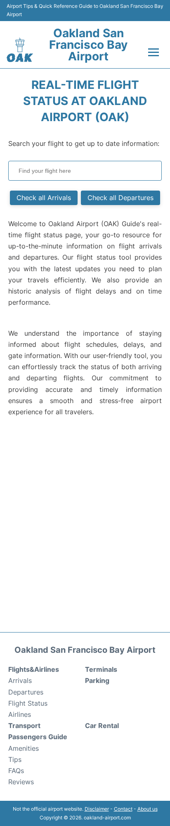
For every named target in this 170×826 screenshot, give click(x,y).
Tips (14, 759)
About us (147, 809)
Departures (25, 692)
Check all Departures (120, 197)
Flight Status (27, 703)
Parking (97, 680)
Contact (123, 809)
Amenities (23, 748)
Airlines (19, 714)
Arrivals (20, 680)
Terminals (101, 669)
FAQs (16, 770)
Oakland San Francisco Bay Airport (88, 44)
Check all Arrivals (44, 197)
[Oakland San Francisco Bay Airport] (20, 50)
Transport (24, 725)
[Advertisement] (85, 530)
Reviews (21, 782)
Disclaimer (97, 809)
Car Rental (102, 725)
